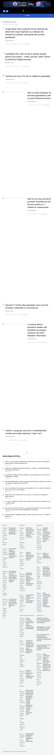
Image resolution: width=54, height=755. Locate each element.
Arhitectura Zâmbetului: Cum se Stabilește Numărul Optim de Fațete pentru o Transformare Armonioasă (29, 579)
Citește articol (9, 40)
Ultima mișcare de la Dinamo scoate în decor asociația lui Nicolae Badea (13, 531)
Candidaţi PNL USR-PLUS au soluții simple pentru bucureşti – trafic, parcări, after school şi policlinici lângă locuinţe (27, 57)
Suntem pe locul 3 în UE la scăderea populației (27, 76)
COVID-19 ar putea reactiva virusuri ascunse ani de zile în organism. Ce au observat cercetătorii (30, 532)
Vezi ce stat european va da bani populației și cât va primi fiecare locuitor (39, 95)
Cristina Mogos (27, 44)
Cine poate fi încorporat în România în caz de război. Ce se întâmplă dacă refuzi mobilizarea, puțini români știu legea (30, 646)
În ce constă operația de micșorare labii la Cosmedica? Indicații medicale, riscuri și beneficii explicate (44, 637)
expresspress (44, 342)
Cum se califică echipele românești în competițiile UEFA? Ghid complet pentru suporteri (13, 553)
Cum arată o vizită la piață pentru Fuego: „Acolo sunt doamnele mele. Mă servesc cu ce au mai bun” (47, 571)
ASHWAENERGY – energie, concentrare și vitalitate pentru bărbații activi (44, 628)
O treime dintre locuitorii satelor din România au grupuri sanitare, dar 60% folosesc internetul (37, 330)
